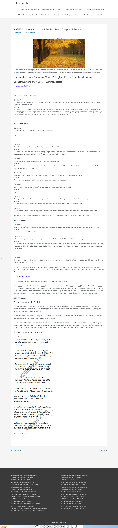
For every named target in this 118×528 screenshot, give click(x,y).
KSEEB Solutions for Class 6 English (71, 501)
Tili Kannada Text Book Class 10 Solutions (23, 494)
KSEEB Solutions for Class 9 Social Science (24, 475)
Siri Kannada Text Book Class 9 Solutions (23, 482)
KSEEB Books (73, 526)
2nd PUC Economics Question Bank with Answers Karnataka (29, 508)
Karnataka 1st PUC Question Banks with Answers (25, 496)
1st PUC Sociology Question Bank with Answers (25, 503)
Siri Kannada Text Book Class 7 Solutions (73, 494)
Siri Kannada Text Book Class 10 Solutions (23, 492)
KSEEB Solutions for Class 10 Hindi (21, 489)
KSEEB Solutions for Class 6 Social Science (74, 499)
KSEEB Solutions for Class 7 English (71, 489)
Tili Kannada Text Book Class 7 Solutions (73, 496)
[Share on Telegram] (2, 262)
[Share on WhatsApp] (2, 258)
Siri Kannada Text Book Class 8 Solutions (73, 482)
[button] (59, 526)
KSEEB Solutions (37, 526)
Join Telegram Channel (79, 526)
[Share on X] (2, 269)
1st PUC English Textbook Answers (21, 501)
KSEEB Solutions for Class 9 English (22, 477)
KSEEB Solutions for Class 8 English (71, 477)
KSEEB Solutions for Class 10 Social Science (24, 484)
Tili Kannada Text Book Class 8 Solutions (73, 484)
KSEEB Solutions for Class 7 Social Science (74, 487)
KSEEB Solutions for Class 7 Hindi (71, 492)
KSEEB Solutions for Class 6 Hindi (71, 503)
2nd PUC (70, 526)
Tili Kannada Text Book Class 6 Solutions (73, 508)
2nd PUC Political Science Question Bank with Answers (27, 511)
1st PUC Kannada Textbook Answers (22, 499)
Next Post (102, 450)
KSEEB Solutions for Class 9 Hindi (21, 480)
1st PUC (66, 526)
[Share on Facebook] (2, 266)
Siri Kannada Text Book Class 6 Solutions (73, 506)
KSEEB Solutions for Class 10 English (22, 487)
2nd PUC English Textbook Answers (22, 506)
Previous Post (16, 450)
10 (63, 526)
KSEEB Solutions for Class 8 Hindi (71, 480)
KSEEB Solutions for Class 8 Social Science (74, 475)
